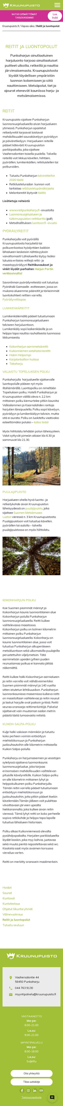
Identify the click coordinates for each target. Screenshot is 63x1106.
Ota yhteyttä (31, 1073)
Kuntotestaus (11, 903)
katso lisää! (41, 422)
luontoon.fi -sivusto (44, 223)
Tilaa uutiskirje (31, 1081)
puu (28, 508)
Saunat (7, 893)
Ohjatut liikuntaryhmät (18, 909)
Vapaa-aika (27, 26)
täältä (42, 192)
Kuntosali (9, 898)
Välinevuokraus (13, 914)
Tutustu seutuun (13, 925)
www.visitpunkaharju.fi (24, 210)
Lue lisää (55, 16)
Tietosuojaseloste (31, 1097)
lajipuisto (37, 508)
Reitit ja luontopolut (16, 919)
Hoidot (7, 887)
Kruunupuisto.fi (11, 26)
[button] (57, 5)
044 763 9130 (24, 988)
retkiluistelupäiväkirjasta (38, 188)
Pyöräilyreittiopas (14, 299)
